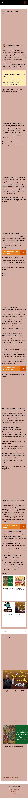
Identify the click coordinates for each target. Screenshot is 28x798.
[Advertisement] (14, 29)
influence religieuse (7, 721)
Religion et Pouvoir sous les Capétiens (13, 746)
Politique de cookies (14, 791)
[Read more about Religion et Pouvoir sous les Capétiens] (15, 734)
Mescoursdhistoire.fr (8, 3)
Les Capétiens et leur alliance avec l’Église (14, 691)
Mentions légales (14, 793)
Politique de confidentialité (14, 795)
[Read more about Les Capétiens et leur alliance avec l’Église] (15, 679)
